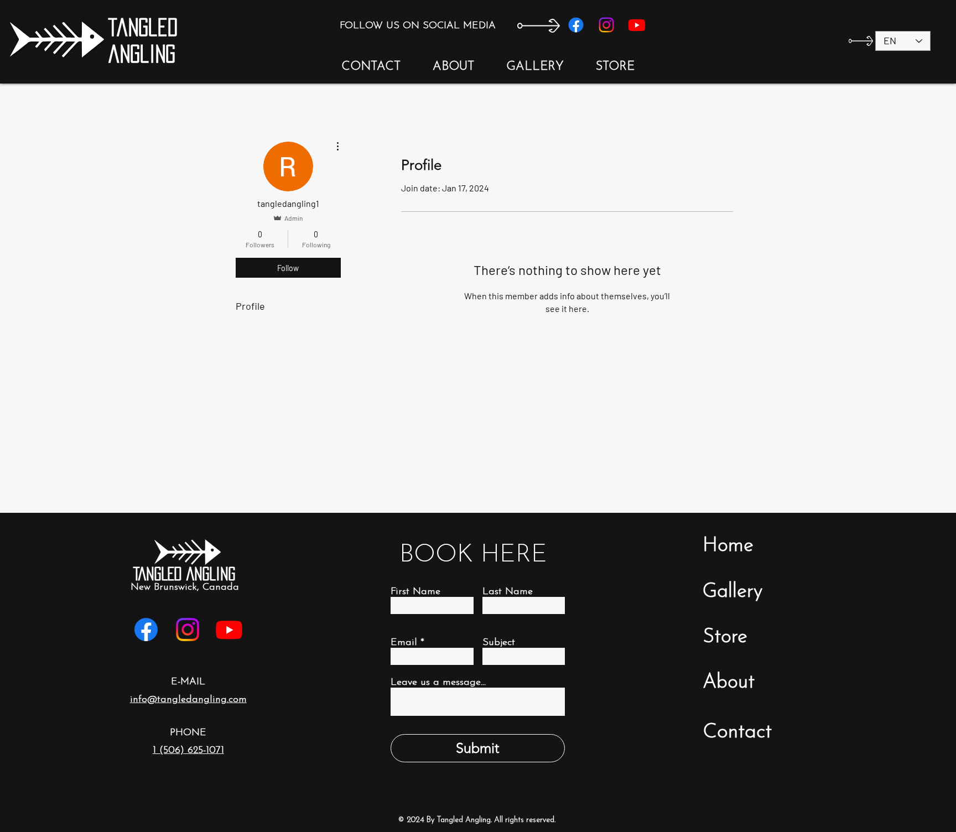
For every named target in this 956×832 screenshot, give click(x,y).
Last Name (507, 592)
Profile (250, 306)
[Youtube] (637, 25)
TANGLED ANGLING (184, 573)
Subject (498, 643)
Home (728, 546)
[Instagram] (606, 25)
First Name (415, 592)
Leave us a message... (438, 683)
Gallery (732, 592)
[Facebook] (576, 25)
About (729, 683)
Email (404, 643)
